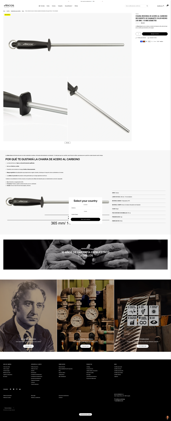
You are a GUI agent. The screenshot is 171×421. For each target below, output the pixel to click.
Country (85, 211)
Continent (85, 204)
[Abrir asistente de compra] (167, 417)
